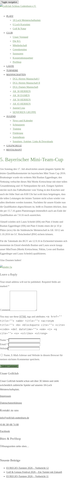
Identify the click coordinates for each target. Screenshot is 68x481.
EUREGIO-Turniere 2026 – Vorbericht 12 (27, 468)
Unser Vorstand (20, 37)
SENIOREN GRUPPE (24, 112)
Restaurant (14, 150)
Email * (4, 344)
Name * (4, 340)
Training (17, 128)
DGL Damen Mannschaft (25, 87)
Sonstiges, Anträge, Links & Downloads (33, 141)
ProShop (17, 62)
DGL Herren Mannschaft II (26, 83)
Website (4, 348)
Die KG (17, 41)
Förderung (18, 133)
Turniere (12, 70)
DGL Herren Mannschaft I (26, 78)
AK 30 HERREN (22, 91)
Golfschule (14, 145)
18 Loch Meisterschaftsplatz (27, 20)
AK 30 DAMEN (21, 95)
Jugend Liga (19, 108)
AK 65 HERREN (22, 103)
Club (9, 33)
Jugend (11, 116)
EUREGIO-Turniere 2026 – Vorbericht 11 (27, 476)
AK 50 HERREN (22, 99)
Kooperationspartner (23, 58)
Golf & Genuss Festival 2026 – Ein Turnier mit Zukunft (34, 472)
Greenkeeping (20, 49)
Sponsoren (18, 53)
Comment (5, 310)
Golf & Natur (19, 28)
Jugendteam (19, 137)
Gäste (10, 66)
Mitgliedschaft (20, 45)
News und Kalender (23, 120)
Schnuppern (19, 124)
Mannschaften (16, 74)
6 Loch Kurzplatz (21, 24)
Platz (9, 16)
